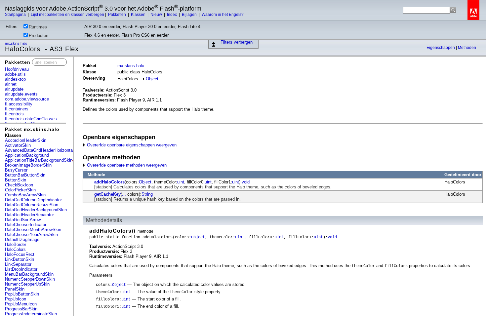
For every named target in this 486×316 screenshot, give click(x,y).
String (147, 194)
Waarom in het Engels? (223, 14)
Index (172, 14)
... (124, 194)
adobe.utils (15, 74)
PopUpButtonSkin (22, 294)
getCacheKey (107, 194)
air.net (11, 84)
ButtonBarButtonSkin (25, 175)
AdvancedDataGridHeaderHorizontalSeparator (48, 150)
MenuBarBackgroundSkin (29, 274)
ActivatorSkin (18, 145)
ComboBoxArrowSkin (25, 194)
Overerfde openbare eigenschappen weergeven (131, 144)
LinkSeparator (18, 264)
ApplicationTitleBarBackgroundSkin (38, 160)
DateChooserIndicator (25, 224)
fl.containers (16, 108)
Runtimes (38, 26)
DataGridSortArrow (23, 219)
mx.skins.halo (16, 43)
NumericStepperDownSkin (30, 279)
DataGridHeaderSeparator (29, 214)
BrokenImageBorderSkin (28, 165)
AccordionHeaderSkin (25, 140)
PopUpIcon (15, 298)
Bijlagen (190, 14)
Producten (38, 35)
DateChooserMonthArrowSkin (33, 229)
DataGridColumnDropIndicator (33, 199)
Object (152, 78)
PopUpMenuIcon (21, 303)
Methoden (467, 47)
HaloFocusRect (19, 254)
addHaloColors (109, 181)
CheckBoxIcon (19, 184)
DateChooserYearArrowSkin (31, 234)
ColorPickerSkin (20, 189)
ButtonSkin (15, 180)
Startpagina (16, 14)
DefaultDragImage (22, 239)
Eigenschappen (441, 47)
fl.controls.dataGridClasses (31, 118)
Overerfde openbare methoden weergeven (126, 165)
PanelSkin (14, 289)
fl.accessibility (18, 103)
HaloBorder (15, 244)
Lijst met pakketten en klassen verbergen (67, 14)
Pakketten (117, 14)
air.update (14, 89)
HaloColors (15, 249)
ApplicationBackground (27, 155)
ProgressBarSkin (21, 308)
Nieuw (156, 14)
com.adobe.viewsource (27, 99)
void (246, 181)
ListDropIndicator (21, 269)
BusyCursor (16, 170)
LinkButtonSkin (19, 259)
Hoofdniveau (17, 69)
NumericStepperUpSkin (27, 284)
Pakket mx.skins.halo (32, 129)
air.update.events (21, 94)
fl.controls (14, 113)
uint (180, 181)
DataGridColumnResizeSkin (31, 204)
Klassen (138, 14)
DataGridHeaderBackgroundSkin (36, 209)
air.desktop (15, 79)
